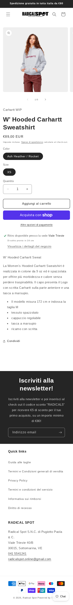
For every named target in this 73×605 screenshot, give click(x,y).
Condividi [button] (13, 341)
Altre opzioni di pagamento (36, 224)
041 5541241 (17, 553)
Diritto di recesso (20, 508)
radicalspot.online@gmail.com (29, 559)
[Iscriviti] (60, 432)
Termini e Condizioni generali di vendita (35, 471)
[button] (8, 14)
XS (9, 172)
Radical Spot (30, 598)
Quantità (8, 181)
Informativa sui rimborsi (24, 498)
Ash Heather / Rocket (23, 156)
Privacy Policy (17, 480)
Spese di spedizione (32, 142)
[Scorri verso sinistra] (27, 99)
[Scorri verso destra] (45, 99)
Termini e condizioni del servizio (30, 489)
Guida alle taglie (19, 462)
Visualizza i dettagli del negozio (30, 246)
